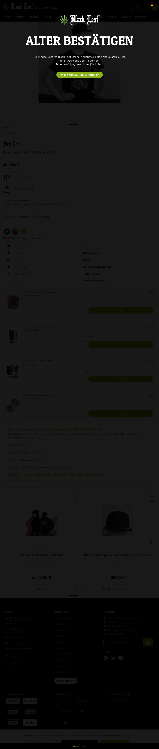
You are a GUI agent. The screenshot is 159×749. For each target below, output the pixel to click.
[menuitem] (152, 2)
